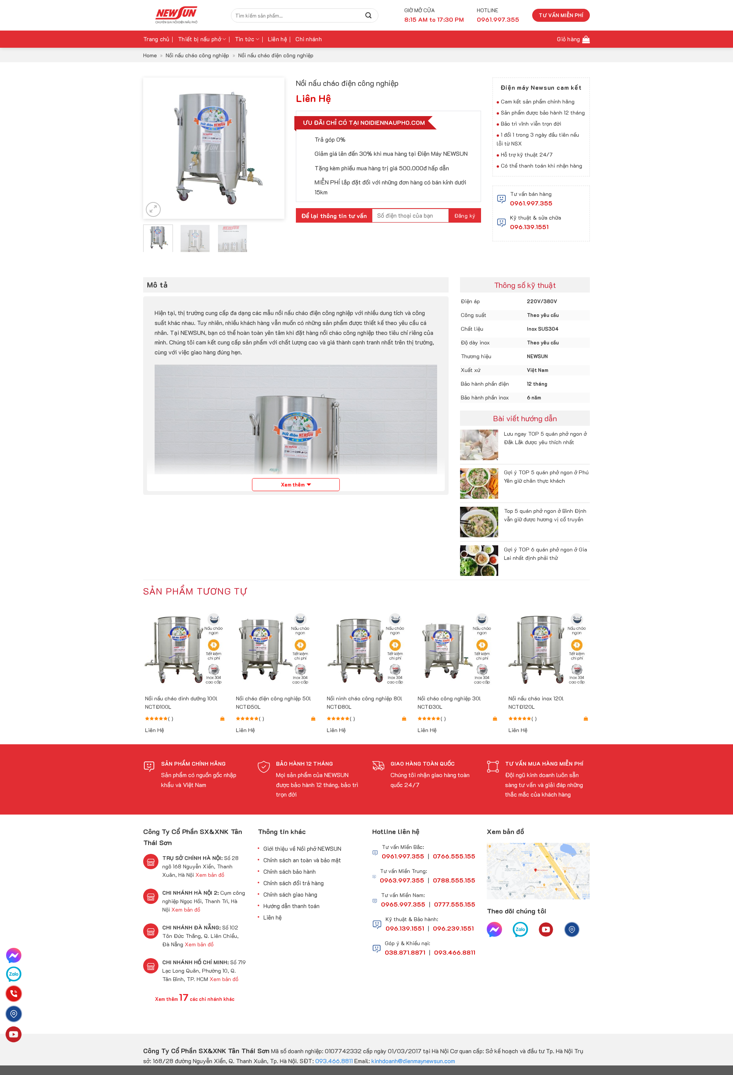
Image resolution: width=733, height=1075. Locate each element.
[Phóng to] (153, 209)
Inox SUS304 (543, 328)
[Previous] (156, 148)
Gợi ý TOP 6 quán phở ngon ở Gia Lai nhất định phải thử (545, 553)
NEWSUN (537, 356)
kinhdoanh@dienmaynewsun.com (413, 1061)
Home (150, 55)
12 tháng (537, 383)
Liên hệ (277, 39)
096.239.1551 (453, 928)
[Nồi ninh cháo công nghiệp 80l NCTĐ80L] (366, 648)
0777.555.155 (454, 904)
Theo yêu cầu (543, 315)
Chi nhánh (308, 39)
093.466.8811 (454, 952)
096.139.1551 (529, 227)
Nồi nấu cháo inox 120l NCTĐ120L (536, 702)
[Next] (272, 148)
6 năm (534, 397)
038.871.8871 (405, 952)
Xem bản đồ (209, 874)
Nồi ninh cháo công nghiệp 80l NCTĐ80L (364, 702)
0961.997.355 (531, 203)
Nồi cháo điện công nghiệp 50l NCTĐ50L (273, 702)
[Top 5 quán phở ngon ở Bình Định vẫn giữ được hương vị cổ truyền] (479, 521)
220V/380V (542, 301)
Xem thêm (293, 484)
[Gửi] (368, 15)
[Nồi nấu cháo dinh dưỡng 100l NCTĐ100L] (184, 648)
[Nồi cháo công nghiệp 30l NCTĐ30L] (457, 648)
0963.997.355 (402, 880)
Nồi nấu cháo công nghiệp (197, 55)
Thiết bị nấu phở (199, 39)
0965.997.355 (403, 904)
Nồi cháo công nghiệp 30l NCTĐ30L (449, 702)
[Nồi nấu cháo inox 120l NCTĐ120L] (548, 648)
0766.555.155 (454, 856)
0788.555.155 (454, 880)
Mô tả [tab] (157, 284)
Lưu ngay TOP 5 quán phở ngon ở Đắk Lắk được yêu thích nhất (545, 438)
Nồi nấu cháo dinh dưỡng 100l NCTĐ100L (181, 702)
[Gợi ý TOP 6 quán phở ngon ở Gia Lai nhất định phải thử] (479, 560)
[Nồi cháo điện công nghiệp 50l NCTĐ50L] (275, 648)
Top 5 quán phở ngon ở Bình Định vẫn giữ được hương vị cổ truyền (545, 515)
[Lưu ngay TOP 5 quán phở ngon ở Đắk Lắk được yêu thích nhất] (479, 444)
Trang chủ (156, 39)
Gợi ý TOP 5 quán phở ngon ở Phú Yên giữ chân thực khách (546, 476)
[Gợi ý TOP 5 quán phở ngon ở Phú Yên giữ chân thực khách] (479, 482)
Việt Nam (537, 370)
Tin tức (244, 39)
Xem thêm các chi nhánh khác (194, 999)
